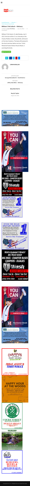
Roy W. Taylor (15, 93)
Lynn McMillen (11, 28)
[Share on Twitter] (14, 58)
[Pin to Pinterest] (16, 58)
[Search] (28, 2)
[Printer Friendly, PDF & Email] (6, 51)
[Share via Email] (19, 58)
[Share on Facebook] (10, 58)
